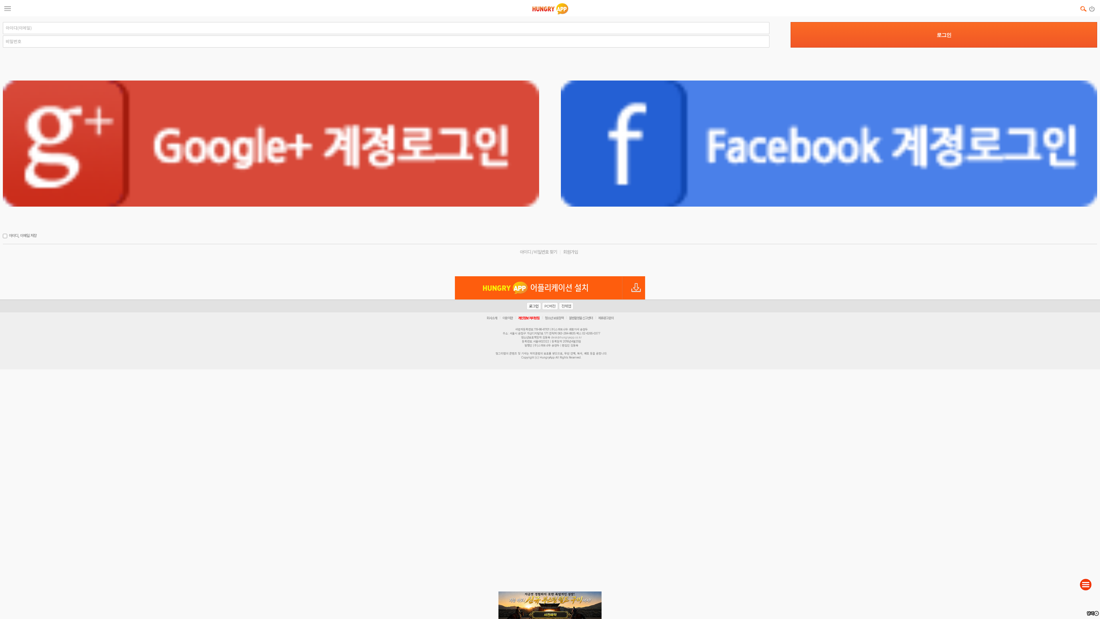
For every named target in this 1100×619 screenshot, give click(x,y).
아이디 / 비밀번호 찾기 (538, 252)
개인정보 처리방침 (528, 318)
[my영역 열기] (7, 8)
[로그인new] (1092, 7)
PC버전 (550, 306)
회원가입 (570, 252)
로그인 (944, 35)
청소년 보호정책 (554, 318)
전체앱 (566, 306)
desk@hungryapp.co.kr (566, 337)
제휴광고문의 (606, 318)
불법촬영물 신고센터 (581, 318)
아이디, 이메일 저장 (23, 235)
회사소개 (492, 318)
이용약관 (507, 318)
